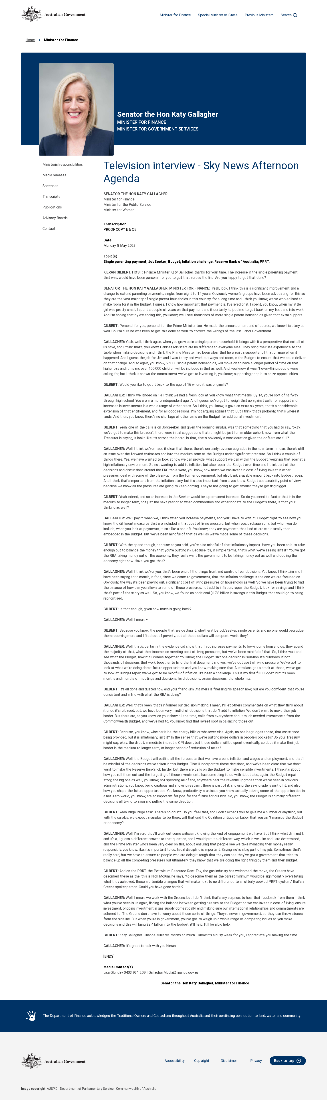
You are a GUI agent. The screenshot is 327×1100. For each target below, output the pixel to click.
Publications (52, 207)
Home (30, 40)
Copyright (201, 1061)
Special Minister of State (218, 15)
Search (286, 15)
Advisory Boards (55, 218)
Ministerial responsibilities (62, 164)
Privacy (256, 1061)
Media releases (54, 175)
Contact (48, 229)
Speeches (50, 186)
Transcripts (51, 196)
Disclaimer (229, 1061)
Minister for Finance (175, 15)
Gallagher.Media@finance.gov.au (173, 972)
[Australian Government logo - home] (53, 14)
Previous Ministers (259, 15)
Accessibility (175, 1061)
